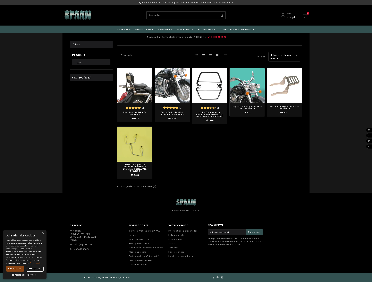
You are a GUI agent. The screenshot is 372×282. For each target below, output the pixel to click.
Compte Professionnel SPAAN (145, 230)
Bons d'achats (176, 252)
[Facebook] (213, 278)
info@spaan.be (82, 244)
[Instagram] (222, 278)
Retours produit (177, 235)
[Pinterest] (217, 278)
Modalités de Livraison (141, 239)
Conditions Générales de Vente (146, 247)
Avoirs (171, 243)
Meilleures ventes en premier (284, 56)
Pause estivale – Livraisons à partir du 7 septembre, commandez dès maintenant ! (187, 2)
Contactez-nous (138, 264)
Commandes (175, 239)
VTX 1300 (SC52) (81, 77)
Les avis (133, 235)
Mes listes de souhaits (180, 256)
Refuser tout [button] (35, 268)
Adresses (173, 247)
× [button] (43, 233)
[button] (91, 44)
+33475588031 (81, 249)
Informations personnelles (182, 230)
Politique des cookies (140, 260)
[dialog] (24, 254)
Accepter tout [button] (15, 268)
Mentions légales (138, 252)
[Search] (221, 15)
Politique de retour (139, 243)
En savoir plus (36, 263)
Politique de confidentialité (144, 256)
